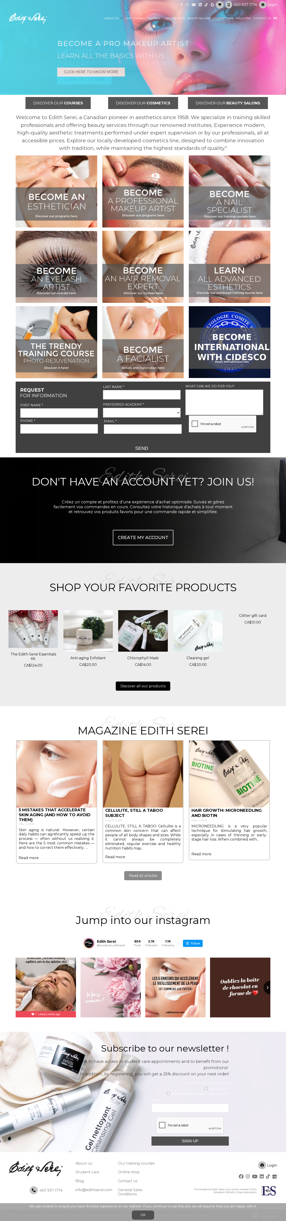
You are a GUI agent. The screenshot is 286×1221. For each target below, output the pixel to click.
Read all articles (143, 876)
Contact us (262, 18)
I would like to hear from (208, 1083)
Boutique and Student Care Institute (200, 1093)
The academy (219, 1089)
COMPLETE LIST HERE (84, 80)
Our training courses (142, 18)
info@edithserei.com (94, 1190)
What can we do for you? (210, 386)
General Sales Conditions (130, 1192)
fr (275, 18)
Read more (29, 858)
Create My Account (143, 537)
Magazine (243, 18)
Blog (80, 1181)
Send (141, 448)
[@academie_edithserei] (88, 943)
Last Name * (113, 387)
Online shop (175, 18)
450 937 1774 (245, 4)
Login (272, 4)
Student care (87, 1172)
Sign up (190, 1141)
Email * (110, 421)
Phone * (27, 421)
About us (111, 18)
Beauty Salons (198, 18)
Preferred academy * (123, 405)
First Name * (31, 405)
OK (143, 1215)
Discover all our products (143, 686)
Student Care (223, 18)
